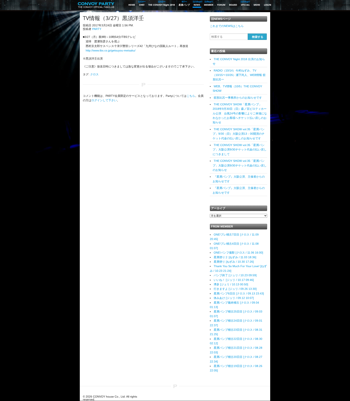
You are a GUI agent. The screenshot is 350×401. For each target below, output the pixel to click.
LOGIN (267, 4)
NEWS (197, 3)
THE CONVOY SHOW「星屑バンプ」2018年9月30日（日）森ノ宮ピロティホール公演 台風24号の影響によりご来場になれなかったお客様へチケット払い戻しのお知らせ (240, 113)
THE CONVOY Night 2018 (161, 3)
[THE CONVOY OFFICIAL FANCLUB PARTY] (96, 9)
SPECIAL (245, 3)
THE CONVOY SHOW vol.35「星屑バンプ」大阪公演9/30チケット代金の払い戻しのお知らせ (240, 165)
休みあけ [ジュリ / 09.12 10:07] (234, 298)
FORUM (221, 4)
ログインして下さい (104, 100)
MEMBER (208, 3)
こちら (191, 95)
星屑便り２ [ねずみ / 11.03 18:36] (235, 257)
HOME (131, 4)
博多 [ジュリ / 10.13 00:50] (231, 284)
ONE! (141, 3)
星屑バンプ (184, 3)
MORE (257, 4)
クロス (94, 74)
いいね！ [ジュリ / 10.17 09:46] (234, 280)
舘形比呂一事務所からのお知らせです (238, 97)
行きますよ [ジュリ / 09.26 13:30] (235, 288)
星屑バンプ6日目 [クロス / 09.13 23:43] (239, 293)
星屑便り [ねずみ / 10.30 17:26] (234, 261)
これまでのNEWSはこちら (227, 26)
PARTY (96, 29)
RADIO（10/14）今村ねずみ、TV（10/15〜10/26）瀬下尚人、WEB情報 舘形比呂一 (239, 75)
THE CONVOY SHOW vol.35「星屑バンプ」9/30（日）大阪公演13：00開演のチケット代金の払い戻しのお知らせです (239, 134)
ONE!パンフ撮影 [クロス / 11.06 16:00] (238, 252)
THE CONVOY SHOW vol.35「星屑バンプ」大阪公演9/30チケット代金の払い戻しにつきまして (240, 149)
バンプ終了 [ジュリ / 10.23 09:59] (235, 275)
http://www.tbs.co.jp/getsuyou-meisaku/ (111, 50)
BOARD (233, 4)
